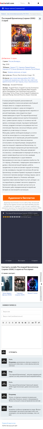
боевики (10, 72)
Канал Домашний (18, 69)
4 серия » (35, 260)
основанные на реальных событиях (15, 80)
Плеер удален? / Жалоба (30, 215)
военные (17, 72)
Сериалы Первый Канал (27, 67)
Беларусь (17, 61)
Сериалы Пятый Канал (32, 69)
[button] (3, 322)
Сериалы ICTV (7, 69)
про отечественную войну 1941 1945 (22, 78)
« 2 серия (8, 260)
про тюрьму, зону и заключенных (26, 82)
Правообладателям (9, 423)
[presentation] (3, 323)
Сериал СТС (14, 67)
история (23, 72)
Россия (11, 61)
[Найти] (29, 3)
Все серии (21, 260)
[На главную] (7, 3)
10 (20, 217)
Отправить (13, 352)
